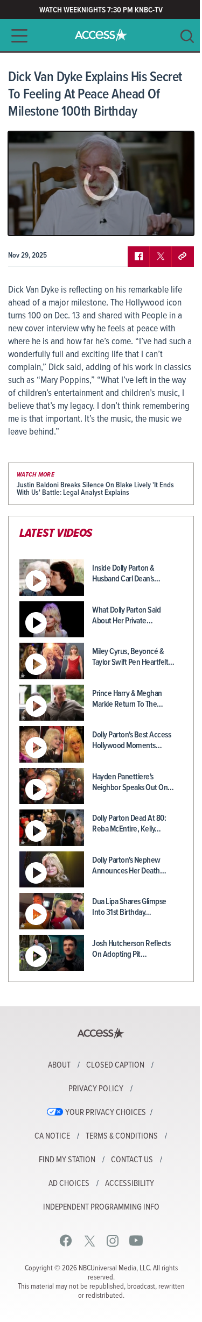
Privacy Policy (95, 1089)
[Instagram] (113, 1240)
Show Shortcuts (139, 219)
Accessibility (129, 1183)
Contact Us (132, 1160)
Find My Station (67, 1160)
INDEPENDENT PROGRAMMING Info (101, 1207)
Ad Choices (68, 1183)
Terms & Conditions (122, 1136)
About (59, 1065)
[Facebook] (66, 1240)
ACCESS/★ (101, 35)
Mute (47, 219)
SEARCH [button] (187, 36)
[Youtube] (136, 1240)
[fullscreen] (172, 219)
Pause (29, 219)
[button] (16, 36)
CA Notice (52, 1136)
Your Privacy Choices (105, 1112)
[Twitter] (89, 1240)
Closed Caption (115, 1065)
